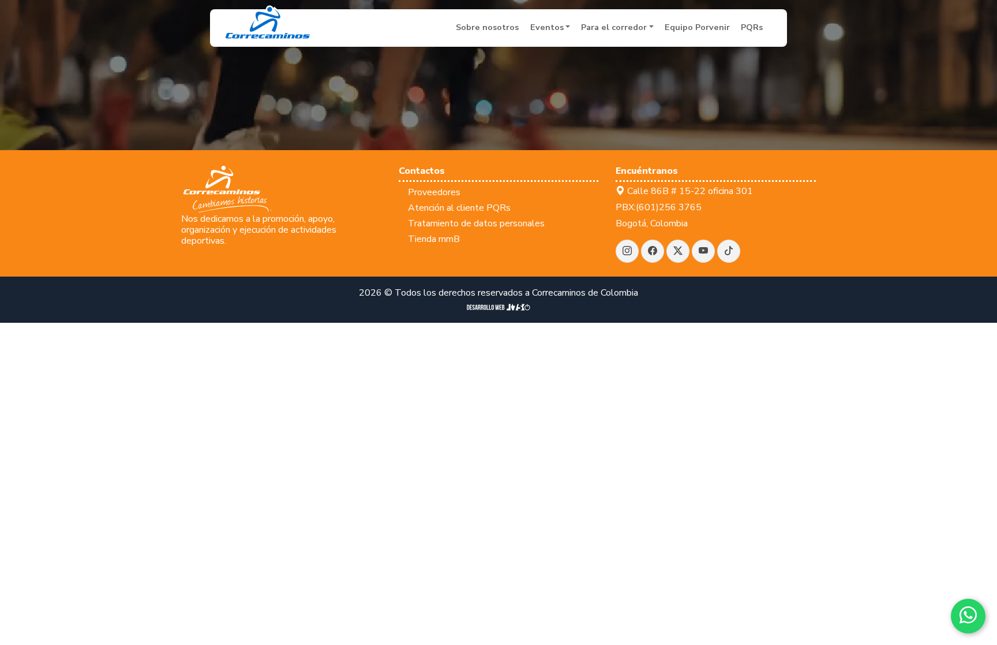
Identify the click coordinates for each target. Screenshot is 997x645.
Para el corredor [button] (614, 27)
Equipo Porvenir (697, 27)
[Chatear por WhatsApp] (968, 616)
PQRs (752, 27)
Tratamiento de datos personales (476, 223)
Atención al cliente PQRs (459, 208)
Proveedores (434, 192)
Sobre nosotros (487, 27)
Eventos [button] (547, 27)
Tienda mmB (434, 239)
